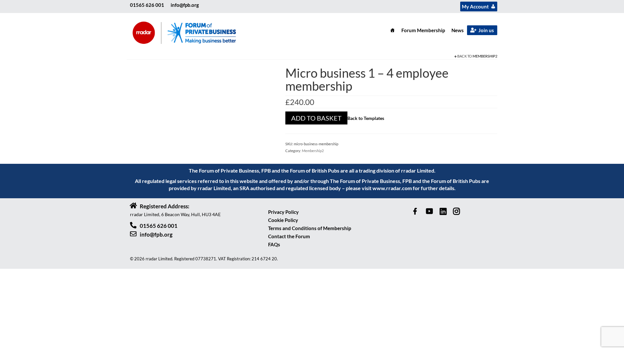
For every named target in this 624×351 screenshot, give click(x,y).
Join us (486, 30)
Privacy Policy (283, 212)
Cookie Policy (283, 220)
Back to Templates (365, 118)
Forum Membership (423, 30)
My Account (475, 6)
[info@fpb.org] (133, 234)
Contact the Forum (289, 236)
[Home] (392, 30)
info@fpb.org (185, 5)
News (457, 30)
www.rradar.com (392, 188)
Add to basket (316, 118)
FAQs (274, 244)
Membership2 (485, 56)
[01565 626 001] (133, 225)
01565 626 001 (147, 5)
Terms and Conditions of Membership (309, 228)
